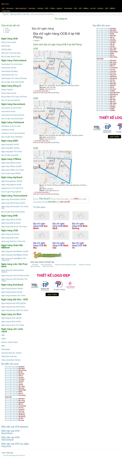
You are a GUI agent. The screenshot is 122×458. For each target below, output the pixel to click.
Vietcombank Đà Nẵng (9, 71)
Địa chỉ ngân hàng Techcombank (13, 211)
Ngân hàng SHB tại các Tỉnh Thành (14, 226)
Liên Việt (93, 8)
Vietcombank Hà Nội (8, 67)
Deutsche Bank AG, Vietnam (11, 353)
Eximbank (100, 8)
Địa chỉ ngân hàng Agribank (11, 191)
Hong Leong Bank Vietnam (11, 360)
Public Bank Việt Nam (9, 356)
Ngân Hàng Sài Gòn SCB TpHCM (13, 303)
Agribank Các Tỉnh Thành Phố (12, 188)
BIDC (3, 345)
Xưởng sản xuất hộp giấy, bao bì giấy (65, 264)
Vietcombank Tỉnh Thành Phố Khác (14, 78)
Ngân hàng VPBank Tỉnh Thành (12, 170)
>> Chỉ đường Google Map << (41, 91)
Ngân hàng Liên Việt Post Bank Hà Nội (15, 275)
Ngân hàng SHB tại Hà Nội (10, 223)
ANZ (3, 335)
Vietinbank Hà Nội (7, 129)
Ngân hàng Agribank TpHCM (11, 181)
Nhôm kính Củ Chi (48, 266)
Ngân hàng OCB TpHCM (10, 234)
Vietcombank (10, 8)
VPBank (52, 8)
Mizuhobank (5, 349)
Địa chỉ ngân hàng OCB (15, 367)
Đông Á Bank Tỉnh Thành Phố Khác (14, 96)
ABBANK (112, 8)
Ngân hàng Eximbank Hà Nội (11, 292)
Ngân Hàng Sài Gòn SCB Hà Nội (13, 306)
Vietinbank (40, 8)
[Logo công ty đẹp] (53, 284)
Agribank (59, 8)
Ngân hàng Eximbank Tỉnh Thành (13, 295)
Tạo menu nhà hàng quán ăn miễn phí (14, 455)
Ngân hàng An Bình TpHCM (11, 318)
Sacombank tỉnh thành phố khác (12, 115)
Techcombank (68, 8)
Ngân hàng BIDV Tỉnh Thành (11, 151)
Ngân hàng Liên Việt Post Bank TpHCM (12, 271)
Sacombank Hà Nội (8, 111)
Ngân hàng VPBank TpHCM (11, 166)
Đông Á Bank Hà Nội (8, 93)
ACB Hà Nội (5, 46)
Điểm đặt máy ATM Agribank (14, 426)
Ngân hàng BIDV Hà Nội (10, 144)
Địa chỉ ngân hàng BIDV (9, 155)
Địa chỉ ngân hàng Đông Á (10, 100)
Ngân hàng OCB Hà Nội (9, 237)
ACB (3, 8)
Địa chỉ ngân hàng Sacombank (12, 118)
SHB (75, 8)
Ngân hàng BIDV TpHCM (10, 148)
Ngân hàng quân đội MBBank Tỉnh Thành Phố (13, 259)
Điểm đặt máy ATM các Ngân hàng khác (15, 444)
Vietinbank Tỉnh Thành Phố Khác (13, 133)
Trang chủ (5, 14)
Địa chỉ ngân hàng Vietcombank (12, 82)
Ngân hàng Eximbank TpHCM (12, 288)
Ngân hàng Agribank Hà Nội (11, 184)
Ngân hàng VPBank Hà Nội (11, 163)
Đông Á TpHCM (7, 89)
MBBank (86, 8)
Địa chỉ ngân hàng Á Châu (10, 56)
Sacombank (32, 8)
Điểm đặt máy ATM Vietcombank (10, 438)
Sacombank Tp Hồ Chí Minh (11, 108)
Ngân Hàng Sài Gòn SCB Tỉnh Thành (14, 310)
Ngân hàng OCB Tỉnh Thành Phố (19, 14)
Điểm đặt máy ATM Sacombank (10, 432)
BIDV (46, 8)
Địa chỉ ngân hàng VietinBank (12, 137)
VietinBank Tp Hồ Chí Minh (11, 126)
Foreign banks (6, 11)
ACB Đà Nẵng (6, 49)
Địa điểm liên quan (10, 363)
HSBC (3, 338)
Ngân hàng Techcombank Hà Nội (13, 203)
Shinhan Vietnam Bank (9, 342)
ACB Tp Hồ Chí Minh (8, 42)
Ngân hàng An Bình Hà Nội (11, 321)
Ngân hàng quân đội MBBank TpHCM (14, 251)
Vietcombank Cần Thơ (9, 75)
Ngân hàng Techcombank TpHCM (13, 199)
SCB (106, 8)
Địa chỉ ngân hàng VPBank (11, 173)
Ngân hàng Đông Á (21, 8)
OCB (80, 8)
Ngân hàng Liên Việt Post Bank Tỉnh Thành (14, 280)
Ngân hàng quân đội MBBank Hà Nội (14, 255)
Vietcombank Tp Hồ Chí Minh (11, 64)
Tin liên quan (39, 207)
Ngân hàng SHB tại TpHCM (11, 219)
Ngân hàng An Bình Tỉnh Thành (12, 325)
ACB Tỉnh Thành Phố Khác (11, 53)
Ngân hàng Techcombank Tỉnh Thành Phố (14, 207)
